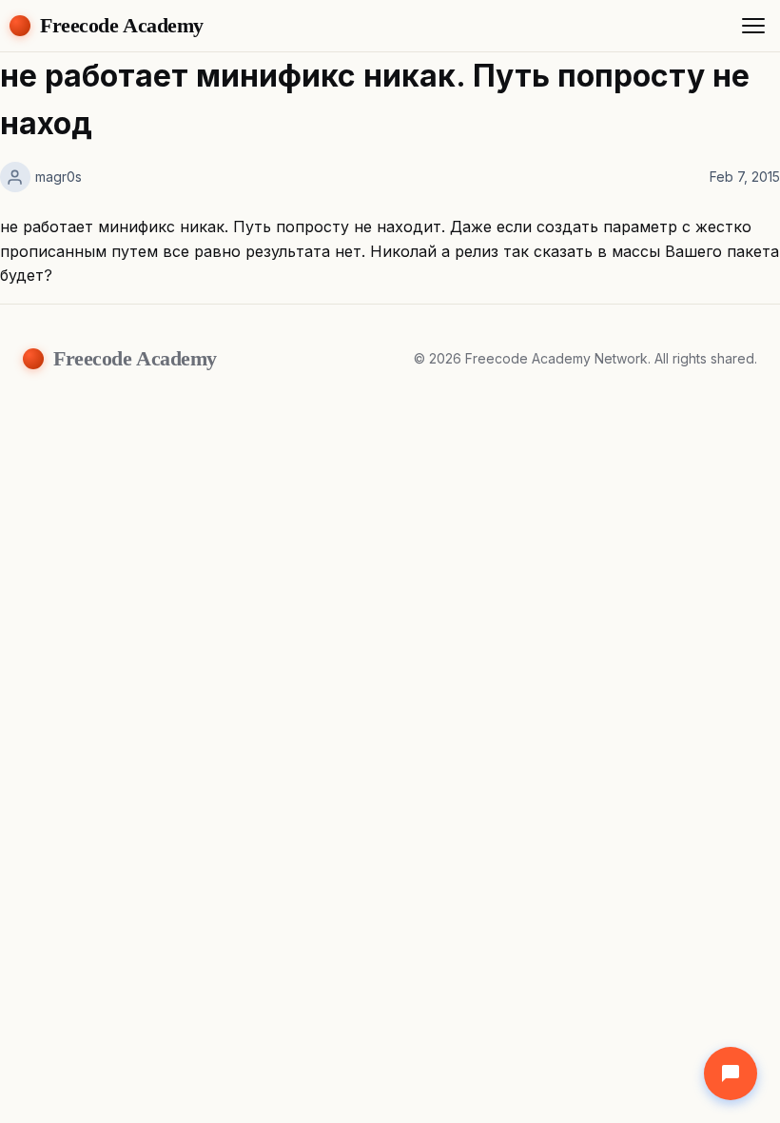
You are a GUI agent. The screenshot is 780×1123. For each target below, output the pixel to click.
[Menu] (753, 25)
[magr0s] (15, 177)
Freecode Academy (122, 25)
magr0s (58, 176)
